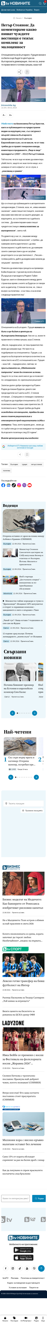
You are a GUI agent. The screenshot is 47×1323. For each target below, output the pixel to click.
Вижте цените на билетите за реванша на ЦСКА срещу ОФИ (19, 1013)
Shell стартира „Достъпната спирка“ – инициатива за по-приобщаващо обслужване (30, 582)
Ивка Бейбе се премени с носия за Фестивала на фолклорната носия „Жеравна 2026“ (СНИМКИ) (23, 1059)
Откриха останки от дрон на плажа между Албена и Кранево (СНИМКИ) (23, 537)
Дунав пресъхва (8, 10)
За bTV (5, 1278)
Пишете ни (33, 1287)
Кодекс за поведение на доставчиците (23, 1283)
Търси (41, 1198)
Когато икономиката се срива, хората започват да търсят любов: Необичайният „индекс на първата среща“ (23, 937)
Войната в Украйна (24, 10)
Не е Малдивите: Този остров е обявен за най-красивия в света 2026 (23, 922)
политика (6, 471)
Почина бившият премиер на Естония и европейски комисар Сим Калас (19, 688)
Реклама (14, 1278)
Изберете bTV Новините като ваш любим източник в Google (25, 446)
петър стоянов (36, 464)
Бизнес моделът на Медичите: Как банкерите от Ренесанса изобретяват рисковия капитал (23, 903)
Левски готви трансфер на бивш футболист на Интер (23, 983)
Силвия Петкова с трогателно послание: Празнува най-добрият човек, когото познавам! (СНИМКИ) (22, 1079)
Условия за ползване (18, 1287)
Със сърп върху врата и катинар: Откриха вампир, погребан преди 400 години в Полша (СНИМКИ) (22, 761)
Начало (19, 18)
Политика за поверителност (33, 1278)
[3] (44, 3)
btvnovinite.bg (8, 105)
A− (4, 115)
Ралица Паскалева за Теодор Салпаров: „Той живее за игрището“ (23, 999)
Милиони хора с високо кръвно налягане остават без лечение (23, 1142)
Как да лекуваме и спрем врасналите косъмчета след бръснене (23, 1172)
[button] (12, 713)
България (28, 18)
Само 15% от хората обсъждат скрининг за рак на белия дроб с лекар (23, 1158)
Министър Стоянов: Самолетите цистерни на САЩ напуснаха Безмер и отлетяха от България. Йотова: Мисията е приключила (31, 557)
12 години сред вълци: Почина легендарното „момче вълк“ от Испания (22, 635)
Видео (36, 10)
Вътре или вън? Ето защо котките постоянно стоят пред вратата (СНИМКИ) (21, 1096)
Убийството (7, 123)
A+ (10, 115)
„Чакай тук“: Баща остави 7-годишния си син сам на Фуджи (23, 622)
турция (24, 464)
